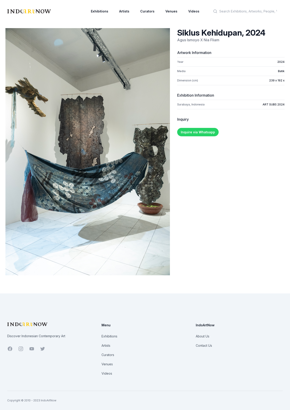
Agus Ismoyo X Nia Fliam (198, 40)
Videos (193, 11)
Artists (124, 11)
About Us (202, 336)
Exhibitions (99, 11)
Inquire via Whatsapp (198, 132)
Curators (147, 11)
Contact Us (204, 345)
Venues (171, 11)
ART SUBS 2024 (274, 104)
